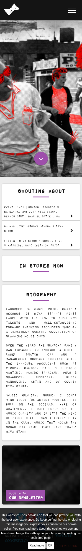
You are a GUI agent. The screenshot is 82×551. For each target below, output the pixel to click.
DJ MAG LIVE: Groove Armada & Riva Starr (33, 228)
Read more (37, 545)
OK (50, 545)
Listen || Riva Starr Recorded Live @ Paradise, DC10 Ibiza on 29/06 (33, 243)
